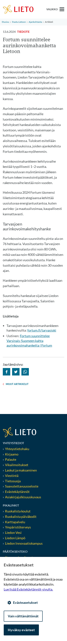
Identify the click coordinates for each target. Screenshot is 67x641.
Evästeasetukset (25, 602)
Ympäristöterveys (18, 527)
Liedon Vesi (13, 532)
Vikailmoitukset (16, 465)
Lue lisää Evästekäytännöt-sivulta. (28, 589)
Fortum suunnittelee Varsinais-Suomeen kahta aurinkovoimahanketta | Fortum (29, 340)
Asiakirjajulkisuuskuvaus (23, 497)
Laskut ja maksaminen (21, 470)
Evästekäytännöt (17, 492)
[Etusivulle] (18, 9)
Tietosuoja (13, 481)
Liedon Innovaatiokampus (24, 543)
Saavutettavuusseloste (21, 486)
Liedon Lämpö (15, 538)
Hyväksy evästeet (21, 630)
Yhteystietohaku (17, 449)
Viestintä (11, 476)
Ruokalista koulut (18, 511)
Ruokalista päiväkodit (20, 516)
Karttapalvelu (15, 522)
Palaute (10, 459)
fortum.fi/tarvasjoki (41, 330)
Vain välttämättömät (23, 616)
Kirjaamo (11, 454)
